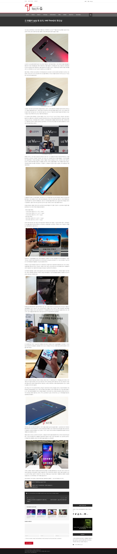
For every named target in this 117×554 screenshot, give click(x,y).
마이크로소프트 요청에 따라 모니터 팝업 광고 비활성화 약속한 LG (31, 517)
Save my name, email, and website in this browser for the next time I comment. (44, 538)
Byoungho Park (33, 22)
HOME (26, 1)
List (87, 514)
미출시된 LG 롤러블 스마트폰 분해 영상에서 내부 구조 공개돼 (52, 517)
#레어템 (64, 14)
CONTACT (36, 1)
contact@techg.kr (79, 544)
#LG (29, 493)
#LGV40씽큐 (38, 493)
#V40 (45, 493)
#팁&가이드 (71, 14)
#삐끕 (59, 14)
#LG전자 (42, 493)
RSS (83, 514)
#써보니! (39, 14)
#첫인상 (33, 14)
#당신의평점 (78, 14)
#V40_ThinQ (49, 493)
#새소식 (27, 14)
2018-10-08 (27, 22)
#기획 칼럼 (45, 14)
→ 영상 (53, 478)
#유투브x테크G (53, 14)
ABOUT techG (30, 1)
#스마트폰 (53, 493)
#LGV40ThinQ (32, 493)
